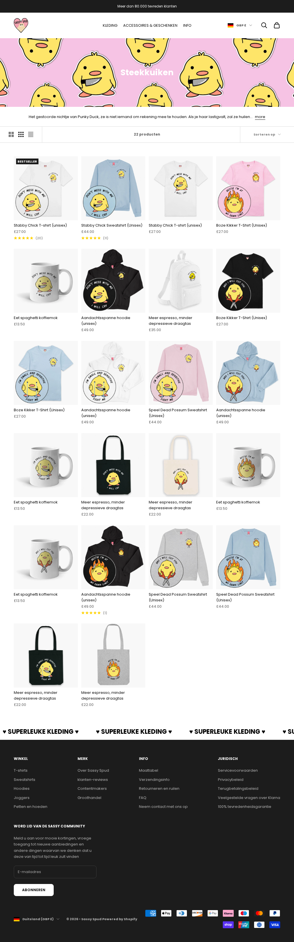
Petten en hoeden (30, 806)
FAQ (142, 797)
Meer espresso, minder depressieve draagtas (170, 320)
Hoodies (22, 788)
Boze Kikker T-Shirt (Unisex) (241, 225)
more (260, 116)
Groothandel (89, 797)
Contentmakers (92, 788)
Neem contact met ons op (163, 806)
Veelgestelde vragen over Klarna (249, 797)
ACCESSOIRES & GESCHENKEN (150, 25)
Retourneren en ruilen (159, 788)
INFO (187, 25)
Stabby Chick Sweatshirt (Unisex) (111, 225)
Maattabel (148, 770)
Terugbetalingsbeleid (238, 788)
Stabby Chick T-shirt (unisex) (40, 225)
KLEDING (110, 25)
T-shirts (21, 770)
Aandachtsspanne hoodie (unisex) (105, 320)
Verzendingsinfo (154, 779)
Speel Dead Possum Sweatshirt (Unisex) (178, 412)
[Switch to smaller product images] (21, 134)
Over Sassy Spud (93, 770)
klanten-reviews (93, 779)
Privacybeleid (230, 779)
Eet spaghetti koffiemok (36, 318)
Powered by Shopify (119, 919)
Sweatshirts (24, 779)
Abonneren (33, 889)
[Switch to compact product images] (30, 134)
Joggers (22, 797)
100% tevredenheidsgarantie (244, 806)
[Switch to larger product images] (11, 134)
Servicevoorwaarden (238, 770)
